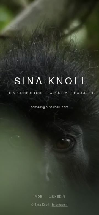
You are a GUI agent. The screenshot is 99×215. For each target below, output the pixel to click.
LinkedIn (57, 196)
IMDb (38, 196)
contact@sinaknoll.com (49, 106)
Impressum (60, 204)
